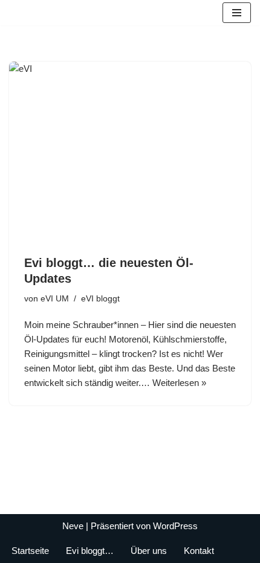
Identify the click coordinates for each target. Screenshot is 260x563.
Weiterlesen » (179, 383)
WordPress (175, 526)
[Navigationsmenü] (237, 12)
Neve (72, 526)
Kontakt (199, 550)
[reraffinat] (18, 13)
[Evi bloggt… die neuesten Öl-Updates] (130, 152)
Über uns (149, 550)
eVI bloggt (100, 298)
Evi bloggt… (90, 550)
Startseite (30, 550)
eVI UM (55, 298)
